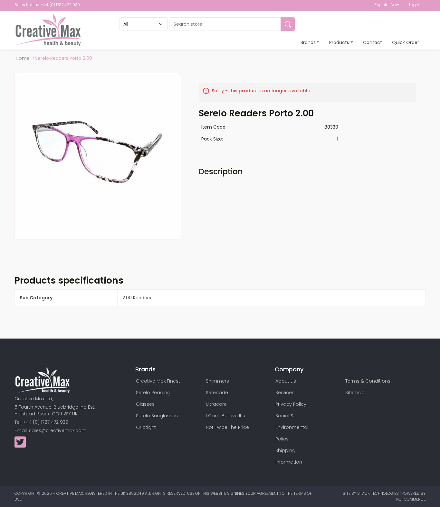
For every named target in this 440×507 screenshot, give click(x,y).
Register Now (386, 4)
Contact (372, 42)
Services (284, 392)
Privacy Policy (290, 404)
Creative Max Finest (158, 381)
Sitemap (355, 392)
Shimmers (217, 381)
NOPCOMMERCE (411, 499)
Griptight (146, 427)
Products (339, 42)
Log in (414, 4)
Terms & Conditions (367, 381)
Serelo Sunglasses (157, 415)
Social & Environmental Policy (291, 427)
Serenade (217, 392)
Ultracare (216, 404)
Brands (308, 42)
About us (285, 381)
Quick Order (405, 42)
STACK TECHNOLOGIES (378, 493)
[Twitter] (20, 445)
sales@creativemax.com (57, 430)
